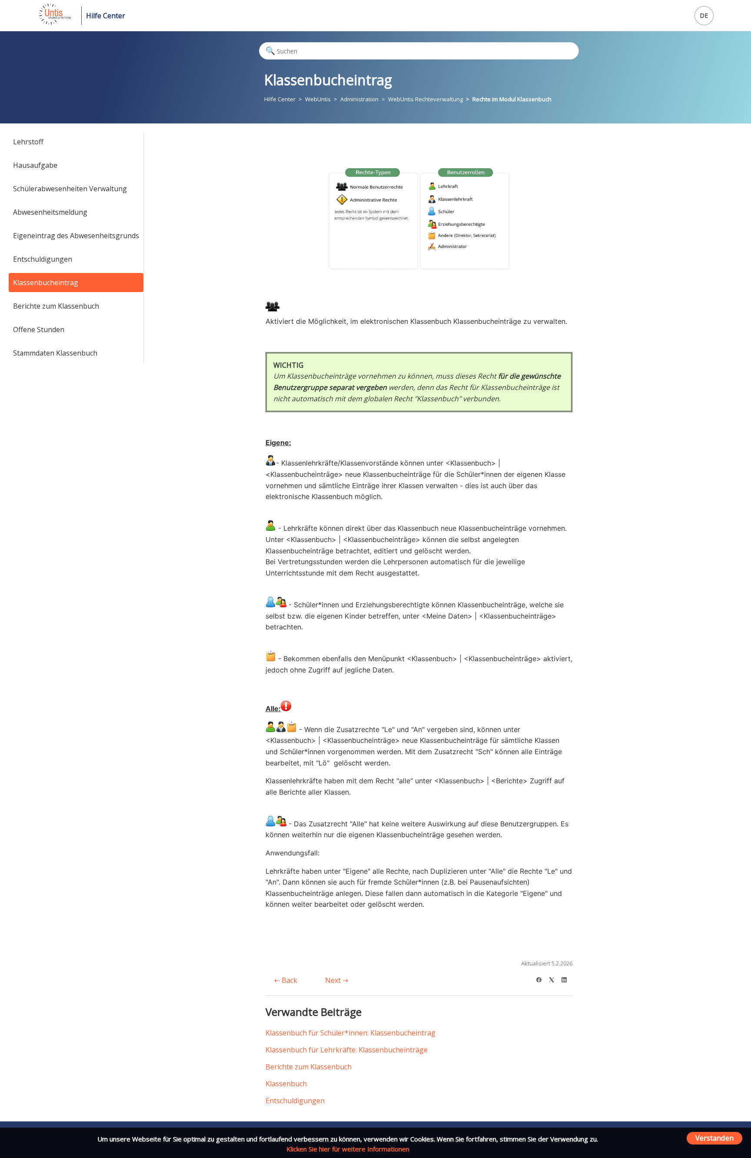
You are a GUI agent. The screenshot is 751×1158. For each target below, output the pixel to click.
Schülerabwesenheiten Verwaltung (70, 188)
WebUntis (318, 99)
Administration (359, 99)
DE (704, 15)
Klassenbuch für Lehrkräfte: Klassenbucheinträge (347, 1050)
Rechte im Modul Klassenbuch (512, 99)
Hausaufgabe (35, 165)
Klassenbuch (286, 1083)
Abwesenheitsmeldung (50, 212)
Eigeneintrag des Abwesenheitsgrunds (76, 235)
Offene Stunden (38, 329)
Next (333, 980)
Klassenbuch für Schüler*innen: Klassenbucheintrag (350, 1033)
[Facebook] (541, 978)
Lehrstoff (28, 141)
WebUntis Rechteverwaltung (425, 99)
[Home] (54, 22)
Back (288, 980)
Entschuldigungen (42, 259)
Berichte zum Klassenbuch (56, 306)
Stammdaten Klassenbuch (55, 353)
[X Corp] (554, 978)
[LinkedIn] (567, 978)
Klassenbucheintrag (45, 282)
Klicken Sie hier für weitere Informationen (347, 1149)
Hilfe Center (105, 15)
